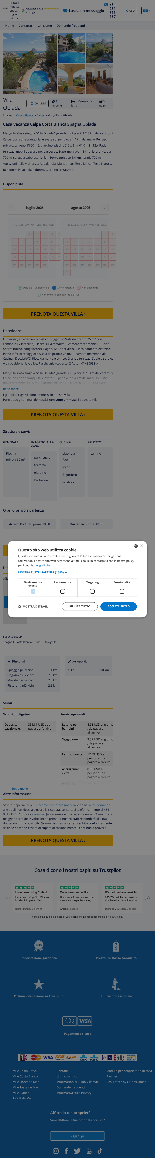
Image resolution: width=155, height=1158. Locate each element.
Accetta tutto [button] (119, 606)
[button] (77, 572)
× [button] (141, 545)
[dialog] (77, 579)
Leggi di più (42, 565)
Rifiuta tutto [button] (79, 606)
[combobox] (136, 546)
